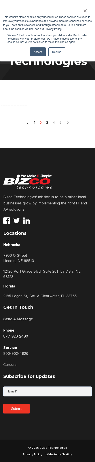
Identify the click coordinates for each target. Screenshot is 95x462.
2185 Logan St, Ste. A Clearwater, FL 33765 (40, 296)
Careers (10, 364)
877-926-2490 (15, 336)
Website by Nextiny (57, 454)
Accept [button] (38, 52)
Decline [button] (56, 52)
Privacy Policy (32, 454)
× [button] (85, 9)
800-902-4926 (15, 353)
